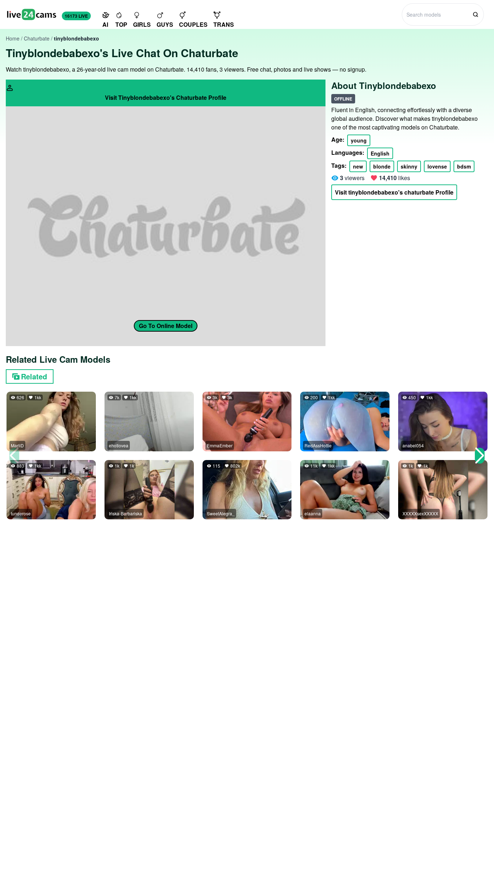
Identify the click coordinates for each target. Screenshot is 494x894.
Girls (142, 24)
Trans (223, 24)
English (380, 153)
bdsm (464, 166)
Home (13, 38)
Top (121, 24)
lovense (437, 166)
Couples (193, 24)
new (358, 166)
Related (34, 376)
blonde (382, 166)
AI (105, 24)
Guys (165, 24)
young (359, 140)
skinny (409, 166)
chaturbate (37, 38)
